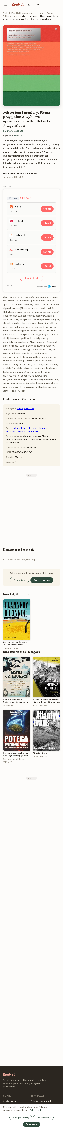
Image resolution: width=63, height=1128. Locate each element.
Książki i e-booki (10, 1101)
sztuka (14, 428)
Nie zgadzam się (20, 1117)
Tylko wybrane (43, 1117)
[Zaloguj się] (38, 5)
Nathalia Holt (9, 706)
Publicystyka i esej (11, 16)
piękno (35, 428)
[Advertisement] (31, 510)
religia (22, 428)
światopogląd (23, 431)
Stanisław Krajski (10, 759)
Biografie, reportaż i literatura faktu (35, 13)
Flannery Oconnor (13, 131)
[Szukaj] (29, 5)
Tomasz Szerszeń (40, 756)
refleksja (35, 431)
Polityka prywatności (41, 1101)
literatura (43, 428)
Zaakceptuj (31, 1124)
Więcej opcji (35, 1110)
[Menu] (6, 5)
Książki (14, 13)
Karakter (18, 135)
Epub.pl (18, 5)
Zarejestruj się (42, 580)
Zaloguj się (19, 580)
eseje (28, 428)
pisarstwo (11, 431)
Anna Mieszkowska (41, 706)
